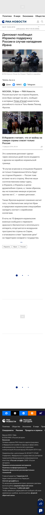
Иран (15, 247)
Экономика (26, 427)
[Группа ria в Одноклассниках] (32, 413)
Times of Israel (20, 101)
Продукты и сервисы (33, 430)
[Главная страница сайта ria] (14, 21)
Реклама (19, 430)
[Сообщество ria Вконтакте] (23, 413)
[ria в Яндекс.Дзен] (15, 413)
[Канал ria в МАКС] (6, 413)
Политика (6, 427)
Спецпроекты (8, 430)
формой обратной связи (23, 486)
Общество (16, 427)
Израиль (7, 247)
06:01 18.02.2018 (8, 27)
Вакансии (6, 440)
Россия (23, 247)
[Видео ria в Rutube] (40, 413)
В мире (36, 427)
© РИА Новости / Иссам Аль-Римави (14, 74)
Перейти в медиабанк (34, 74)
